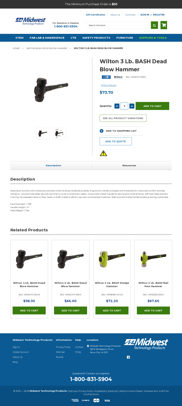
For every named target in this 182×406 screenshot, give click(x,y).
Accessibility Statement (107, 391)
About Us (115, 14)
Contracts (130, 14)
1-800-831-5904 (65, 26)
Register (159, 14)
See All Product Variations (123, 118)
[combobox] (118, 25)
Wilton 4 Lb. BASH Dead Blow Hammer (29, 284)
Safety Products (96, 37)
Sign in (144, 14)
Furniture (124, 37)
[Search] (154, 25)
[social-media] (128, 358)
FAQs (78, 352)
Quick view (29, 259)
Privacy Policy (63, 347)
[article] (29, 279)
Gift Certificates (95, 14)
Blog (15, 362)
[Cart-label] (163, 25)
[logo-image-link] (30, 21)
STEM (19, 37)
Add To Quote (115, 141)
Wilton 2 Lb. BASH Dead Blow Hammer (71, 284)
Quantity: (106, 105)
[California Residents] (103, 153)
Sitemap (60, 352)
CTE (73, 37)
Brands (59, 357)
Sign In (16, 347)
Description (53, 165)
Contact (79, 347)
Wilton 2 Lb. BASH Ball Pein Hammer (153, 284)
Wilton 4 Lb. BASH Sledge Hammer (112, 284)
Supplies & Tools (153, 37)
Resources (129, 165)
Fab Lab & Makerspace (47, 37)
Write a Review (108, 85)
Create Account (21, 352)
